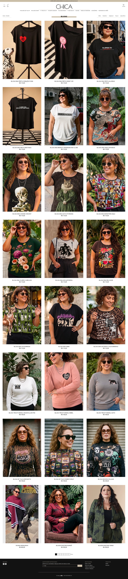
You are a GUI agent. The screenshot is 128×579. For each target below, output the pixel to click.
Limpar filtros (122, 15)
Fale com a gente (88, 565)
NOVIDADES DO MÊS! (103, 10)
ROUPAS (77, 10)
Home (4, 15)
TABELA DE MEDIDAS (85, 10)
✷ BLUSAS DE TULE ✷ (25, 10)
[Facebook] (4, 564)
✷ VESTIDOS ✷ (71, 10)
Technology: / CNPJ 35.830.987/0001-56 (64, 575)
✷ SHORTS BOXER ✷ (52, 10)
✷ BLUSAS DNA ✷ (35, 10)
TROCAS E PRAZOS (89, 568)
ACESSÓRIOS (94, 10)
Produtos (108, 561)
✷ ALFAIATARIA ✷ (62, 10)
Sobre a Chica (88, 563)
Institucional (88, 561)
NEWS (107, 563)
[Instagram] (6, 564)
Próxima (71, 554)
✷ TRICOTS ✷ (43, 10)
